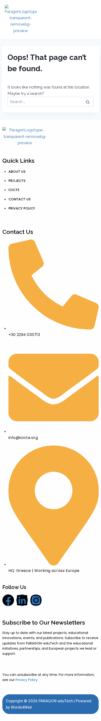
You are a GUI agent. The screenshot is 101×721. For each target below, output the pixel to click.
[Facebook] (8, 600)
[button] (91, 19)
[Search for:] (50, 101)
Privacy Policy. (27, 679)
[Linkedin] (22, 600)
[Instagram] (36, 600)
